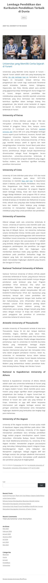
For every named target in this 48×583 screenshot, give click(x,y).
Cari (4, 482)
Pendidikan (6, 563)
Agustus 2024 (7, 537)
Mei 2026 (6, 529)
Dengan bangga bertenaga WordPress (15, 579)
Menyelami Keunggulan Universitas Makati (17, 504)
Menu (24, 17)
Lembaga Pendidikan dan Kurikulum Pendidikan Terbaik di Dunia (24, 8)
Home (5, 557)
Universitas (17, 465)
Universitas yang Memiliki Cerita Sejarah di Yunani (23, 65)
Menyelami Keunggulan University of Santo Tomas (19, 509)
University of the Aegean (19, 468)
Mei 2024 (6, 545)
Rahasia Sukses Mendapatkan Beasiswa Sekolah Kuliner (21, 501)
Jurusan (5, 560)
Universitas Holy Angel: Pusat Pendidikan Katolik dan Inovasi (23, 506)
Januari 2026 (7, 534)
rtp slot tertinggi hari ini (18, 77)
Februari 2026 (7, 531)
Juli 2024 (5, 539)
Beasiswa (6, 555)
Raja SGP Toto (27, 181)
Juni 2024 (6, 542)
